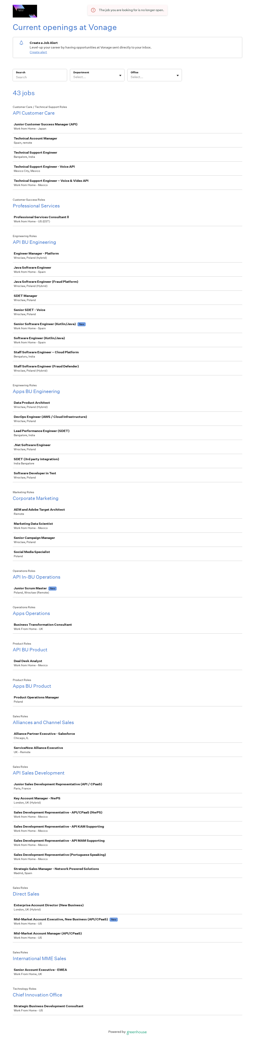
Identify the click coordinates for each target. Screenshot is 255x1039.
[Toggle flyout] (120, 75)
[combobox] (73, 77)
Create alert (38, 52)
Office (134, 72)
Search (20, 72)
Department (81, 72)
